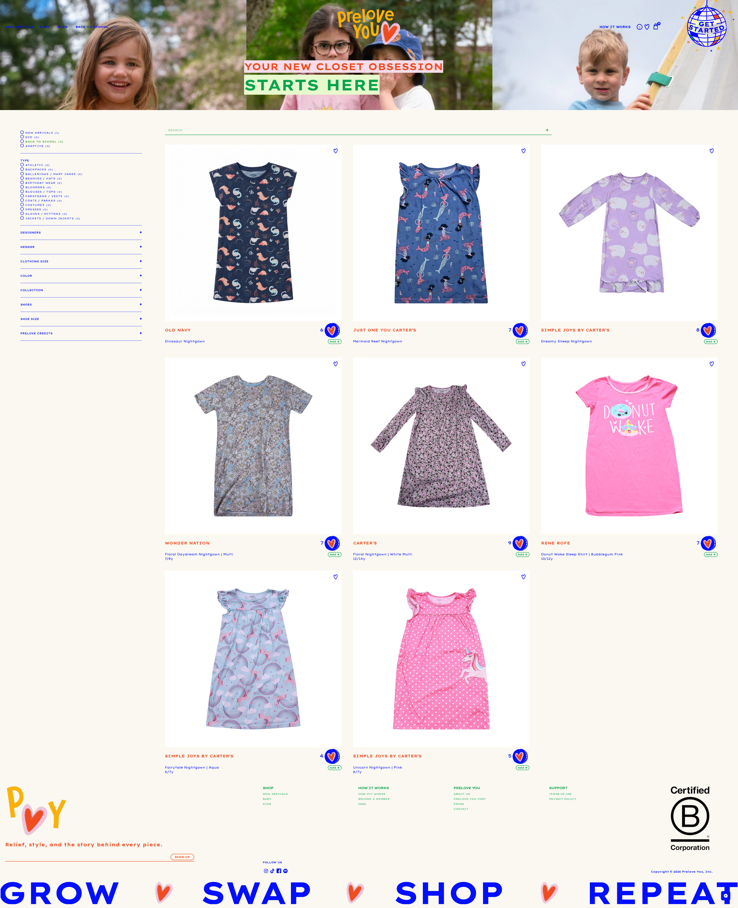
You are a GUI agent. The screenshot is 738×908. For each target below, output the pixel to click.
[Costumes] (21, 204)
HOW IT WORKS (615, 27)
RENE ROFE (555, 543)
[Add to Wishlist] (335, 150)
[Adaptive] (21, 145)
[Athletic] (21, 164)
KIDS (62, 27)
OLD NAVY (178, 330)
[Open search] (115, 27)
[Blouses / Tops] (21, 191)
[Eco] (21, 136)
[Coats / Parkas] (21, 199)
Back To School (92, 27)
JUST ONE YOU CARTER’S (384, 330)
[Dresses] (21, 208)
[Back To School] (21, 140)
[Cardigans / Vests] (21, 195)
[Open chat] (725, 895)
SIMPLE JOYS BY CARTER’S (575, 330)
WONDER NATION (187, 543)
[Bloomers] (21, 186)
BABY (44, 27)
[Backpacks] (21, 168)
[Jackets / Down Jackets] (21, 217)
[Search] (547, 130)
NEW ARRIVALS (19, 27)
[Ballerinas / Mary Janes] (21, 173)
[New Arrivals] (21, 132)
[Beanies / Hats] (21, 177)
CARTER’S (365, 543)
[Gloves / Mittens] (21, 213)
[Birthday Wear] (21, 182)
